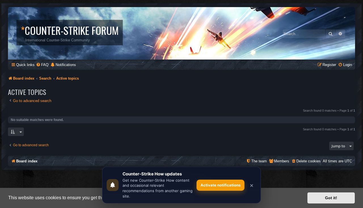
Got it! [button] (331, 198)
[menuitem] (42, 65)
